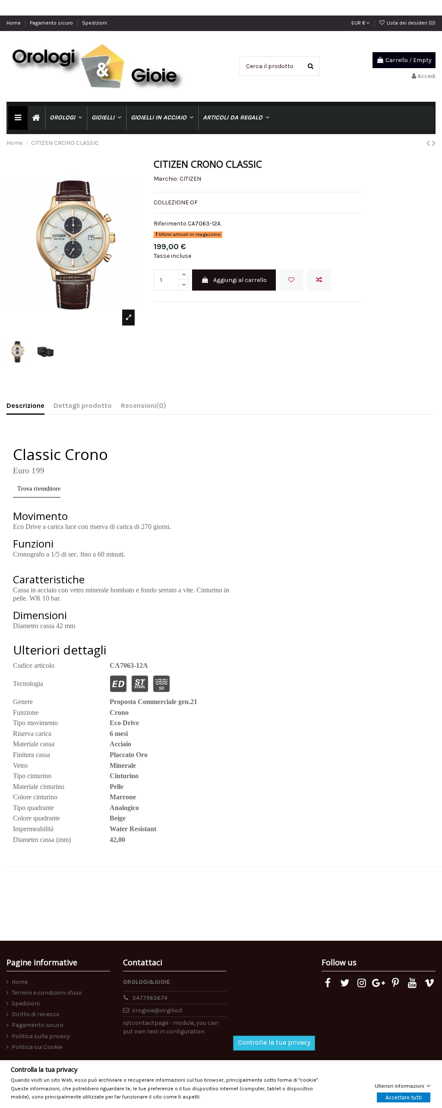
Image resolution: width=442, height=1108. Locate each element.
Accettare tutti (403, 1097)
